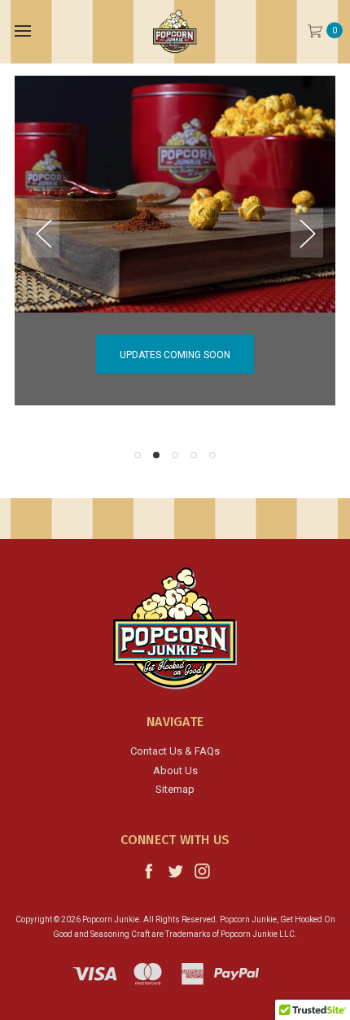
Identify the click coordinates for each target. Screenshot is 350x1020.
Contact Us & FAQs (175, 751)
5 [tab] (212, 455)
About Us (175, 770)
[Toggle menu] (22, 30)
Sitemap (175, 789)
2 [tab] (156, 455)
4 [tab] (193, 455)
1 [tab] (137, 455)
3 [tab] (175, 455)
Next (307, 233)
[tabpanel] (175, 240)
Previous (43, 233)
